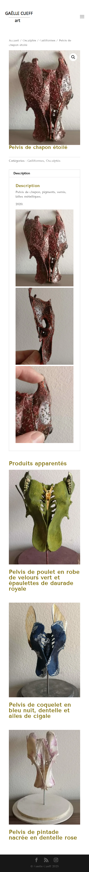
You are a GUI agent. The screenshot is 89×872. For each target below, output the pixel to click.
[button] (73, 57)
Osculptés (29, 40)
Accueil (14, 40)
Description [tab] (21, 173)
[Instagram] (56, 860)
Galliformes (47, 40)
